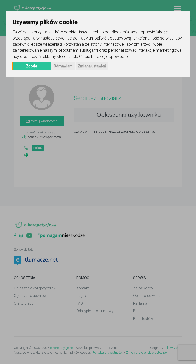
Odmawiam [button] (63, 66)
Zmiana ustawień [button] (92, 66)
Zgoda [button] (31, 66)
